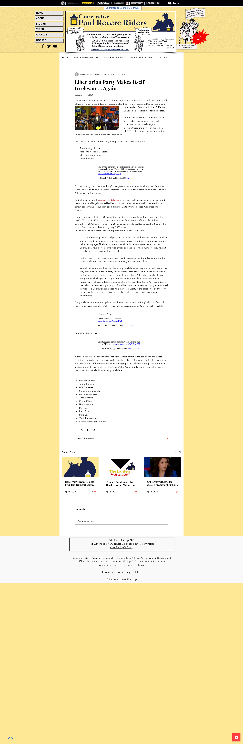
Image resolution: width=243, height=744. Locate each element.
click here (136, 572)
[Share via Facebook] (76, 430)
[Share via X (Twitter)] (82, 430)
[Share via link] (94, 430)
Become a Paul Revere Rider (86, 57)
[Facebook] (42, 46)
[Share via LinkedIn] (88, 430)
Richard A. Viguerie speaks (114, 57)
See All (178, 452)
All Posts (65, 57)
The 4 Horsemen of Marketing (142, 57)
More (162, 57)
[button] (178, 57)
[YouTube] (55, 46)
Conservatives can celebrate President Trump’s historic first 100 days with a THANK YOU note (79, 483)
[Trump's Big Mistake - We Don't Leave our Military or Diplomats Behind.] (121, 467)
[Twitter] (49, 46)
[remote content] (122, 172)
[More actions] (166, 74)
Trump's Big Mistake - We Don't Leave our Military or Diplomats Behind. (120, 483)
